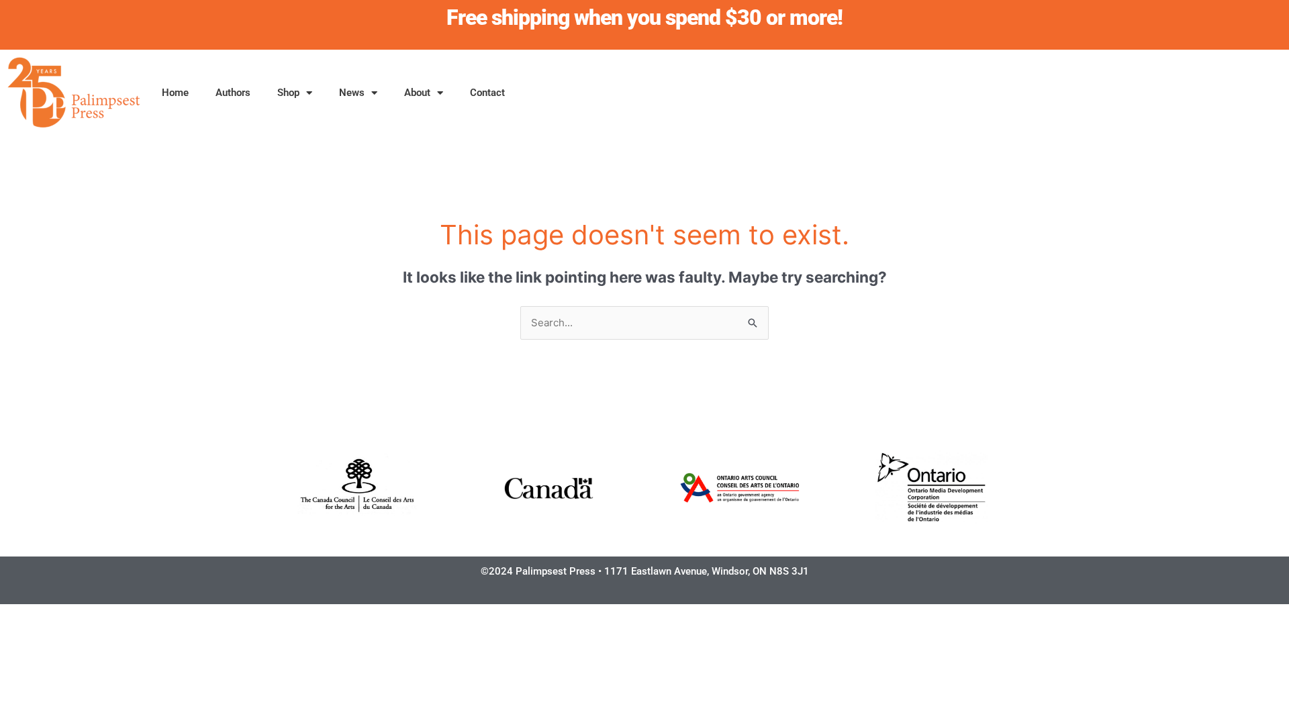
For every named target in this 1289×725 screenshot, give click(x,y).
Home (175, 93)
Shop (288, 93)
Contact (487, 93)
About (417, 93)
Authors (233, 93)
